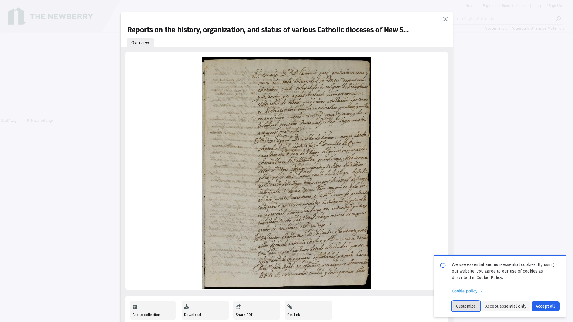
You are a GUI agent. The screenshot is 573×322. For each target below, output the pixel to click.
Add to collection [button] (147, 315)
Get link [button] (293, 315)
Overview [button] (140, 42)
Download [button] (192, 315)
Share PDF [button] (244, 315)
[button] (445, 19)
